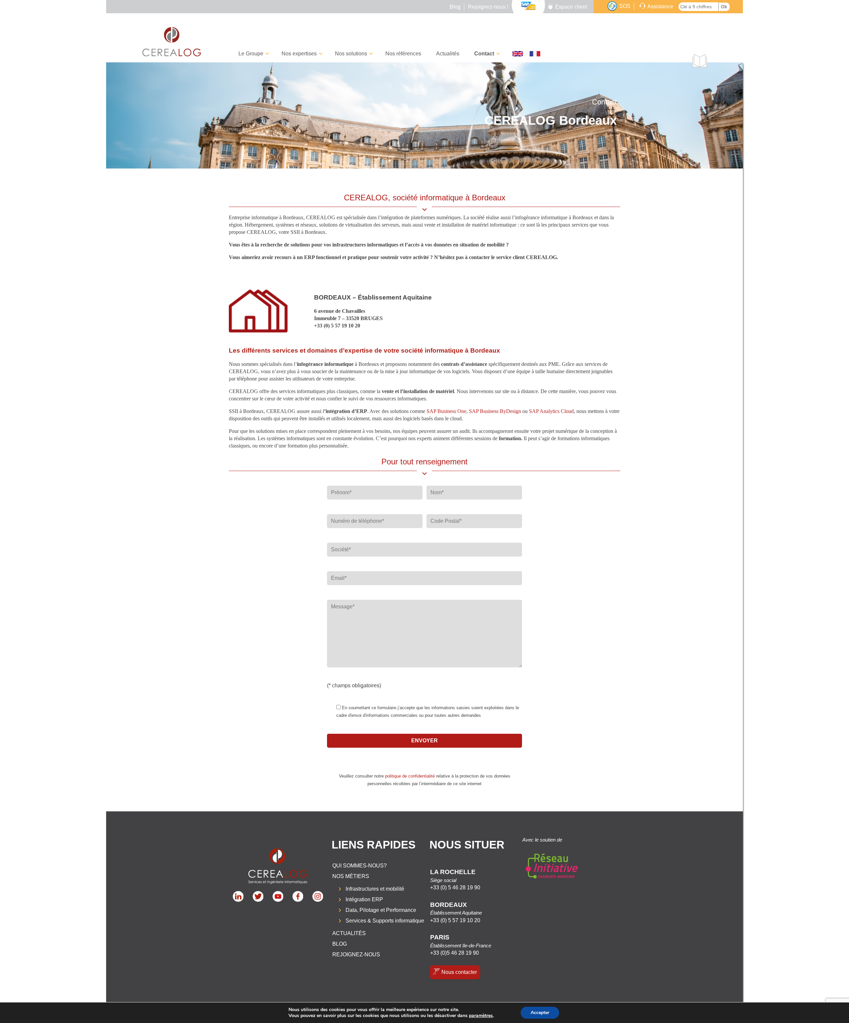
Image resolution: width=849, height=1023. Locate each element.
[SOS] (612, 6)
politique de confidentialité (410, 776)
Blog (455, 7)
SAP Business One (446, 411)
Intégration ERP (364, 899)
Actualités (447, 53)
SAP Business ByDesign (495, 411)
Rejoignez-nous (356, 954)
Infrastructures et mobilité (375, 889)
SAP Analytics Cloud (551, 411)
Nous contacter (459, 972)
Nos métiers (350, 876)
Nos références (403, 53)
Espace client (571, 7)
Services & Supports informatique (385, 920)
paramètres (481, 1016)
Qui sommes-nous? (359, 865)
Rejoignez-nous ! (488, 7)
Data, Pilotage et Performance (381, 910)
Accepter (540, 1012)
